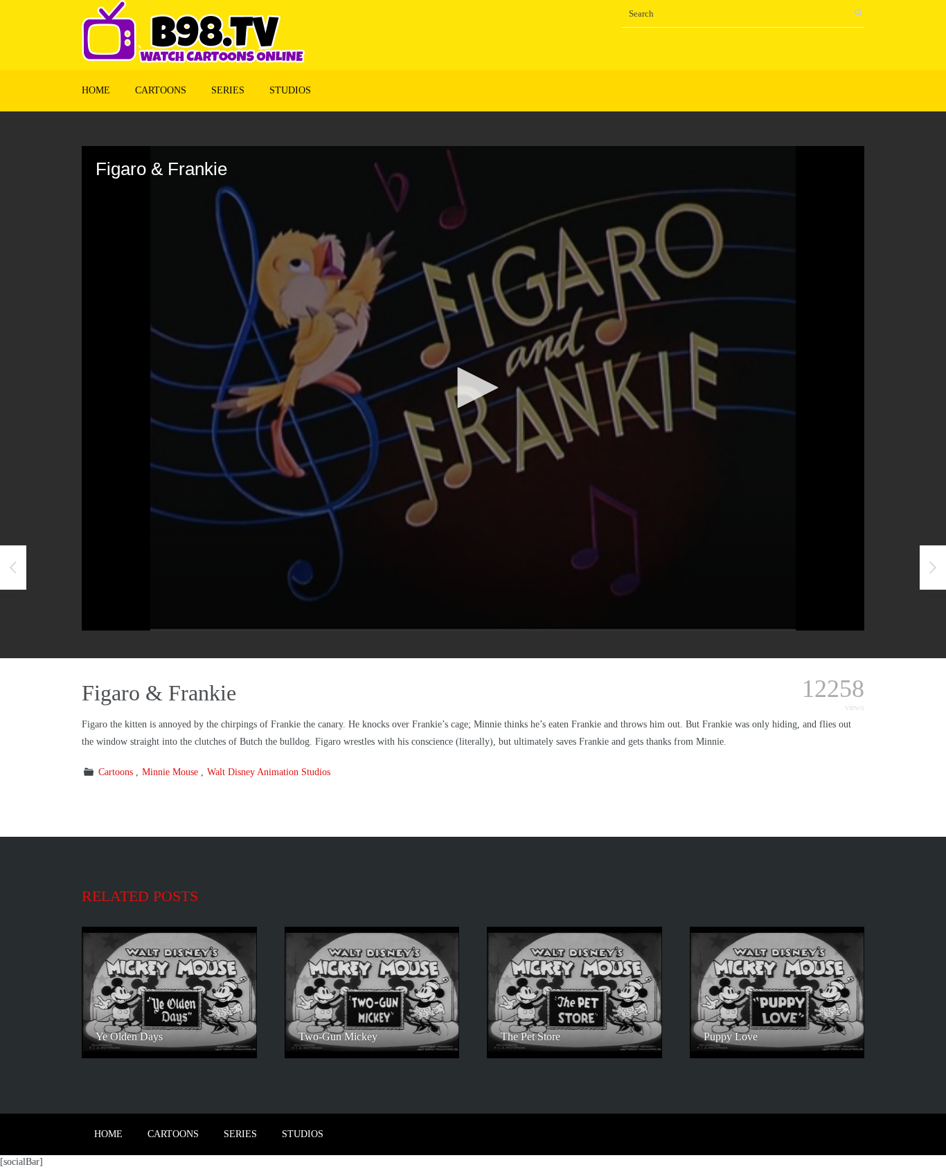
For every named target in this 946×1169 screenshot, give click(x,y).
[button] (473, 387)
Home (96, 90)
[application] (473, 388)
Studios (290, 90)
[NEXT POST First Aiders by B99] (933, 567)
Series (227, 90)
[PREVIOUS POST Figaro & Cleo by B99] (13, 567)
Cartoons (160, 90)
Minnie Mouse (170, 772)
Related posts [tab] (140, 896)
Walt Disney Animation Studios (268, 772)
